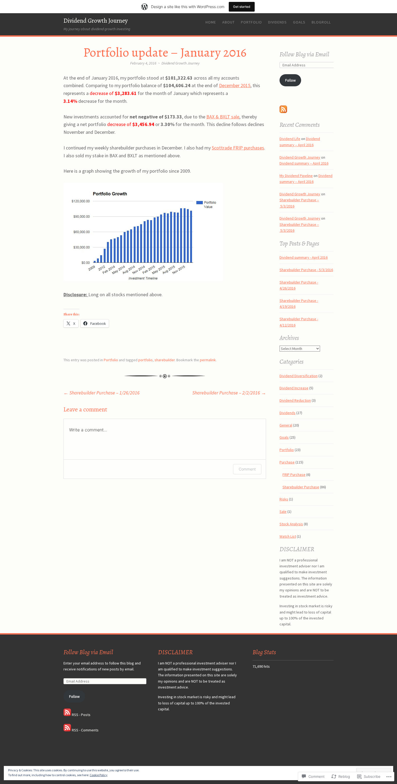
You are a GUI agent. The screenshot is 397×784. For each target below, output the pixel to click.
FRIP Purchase (293, 474)
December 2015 (234, 85)
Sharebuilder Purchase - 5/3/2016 (306, 269)
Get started (241, 7)
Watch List (288, 536)
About (228, 22)
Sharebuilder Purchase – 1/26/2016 (101, 393)
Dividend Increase (294, 388)
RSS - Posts (81, 714)
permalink (208, 359)
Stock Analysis (291, 523)
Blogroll (321, 22)
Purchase (287, 462)
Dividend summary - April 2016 (304, 257)
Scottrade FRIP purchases (238, 148)
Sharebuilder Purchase (300, 487)
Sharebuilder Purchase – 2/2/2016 (229, 393)
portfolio (145, 359)
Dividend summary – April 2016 (304, 163)
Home (211, 22)
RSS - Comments (85, 730)
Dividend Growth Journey (95, 20)
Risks (284, 499)
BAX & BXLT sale (222, 117)
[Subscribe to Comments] (67, 730)
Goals (299, 22)
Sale (283, 511)
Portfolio (251, 22)
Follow (290, 80)
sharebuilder (164, 359)
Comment (247, 469)
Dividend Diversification (299, 375)
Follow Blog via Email (304, 54)
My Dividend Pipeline (296, 175)
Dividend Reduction (295, 400)
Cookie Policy (98, 775)
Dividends (277, 22)
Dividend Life (290, 138)
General (286, 425)
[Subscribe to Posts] (283, 111)
